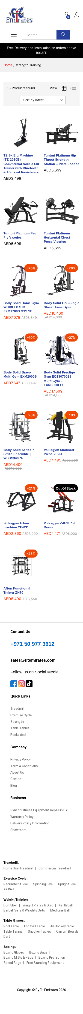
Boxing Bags (38, 952)
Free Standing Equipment (45, 963)
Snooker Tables (39, 931)
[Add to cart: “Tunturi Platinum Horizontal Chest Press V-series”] (56, 226)
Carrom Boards (67, 931)
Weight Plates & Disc (38, 905)
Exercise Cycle (21, 715)
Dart (6, 936)
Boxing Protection (52, 957)
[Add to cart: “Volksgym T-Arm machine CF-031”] (16, 515)
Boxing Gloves (13, 952)
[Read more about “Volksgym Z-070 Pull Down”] (56, 515)
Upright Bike (67, 884)
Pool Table (11, 926)
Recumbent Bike (15, 884)
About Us (17, 772)
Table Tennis (20, 728)
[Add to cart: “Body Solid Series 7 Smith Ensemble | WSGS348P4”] (16, 442)
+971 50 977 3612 (32, 644)
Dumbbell (10, 905)
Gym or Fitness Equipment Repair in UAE (39, 810)
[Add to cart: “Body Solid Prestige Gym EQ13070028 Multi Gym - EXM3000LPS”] (56, 365)
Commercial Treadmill (55, 868)
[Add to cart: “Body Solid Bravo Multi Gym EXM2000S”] (16, 365)
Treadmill (17, 708)
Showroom (18, 830)
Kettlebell (66, 905)
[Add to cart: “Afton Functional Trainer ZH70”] (16, 581)
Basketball (18, 735)
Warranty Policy (21, 817)
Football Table (34, 926)
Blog (13, 785)
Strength (17, 721)
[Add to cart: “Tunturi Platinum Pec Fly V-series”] (16, 226)
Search (63, 35)
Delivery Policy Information (30, 823)
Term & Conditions (24, 766)
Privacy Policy (20, 759)
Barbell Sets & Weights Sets (24, 910)
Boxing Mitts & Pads (18, 957)
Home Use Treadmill (18, 868)
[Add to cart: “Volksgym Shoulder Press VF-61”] (56, 442)
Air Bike (8, 889)
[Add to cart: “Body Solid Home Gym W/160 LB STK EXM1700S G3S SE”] (16, 295)
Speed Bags (12, 963)
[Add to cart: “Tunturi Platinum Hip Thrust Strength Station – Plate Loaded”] (56, 148)
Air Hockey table (62, 926)
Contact (16, 779)
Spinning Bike (43, 884)
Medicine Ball (60, 910)
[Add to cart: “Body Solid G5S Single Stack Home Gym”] (56, 295)
